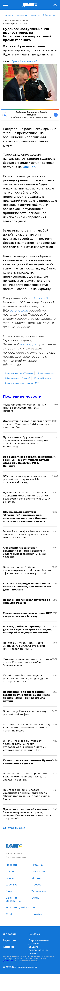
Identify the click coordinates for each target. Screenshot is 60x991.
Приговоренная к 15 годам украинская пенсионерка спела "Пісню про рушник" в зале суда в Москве (26, 794)
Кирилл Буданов (42, 378)
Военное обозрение (20, 20)
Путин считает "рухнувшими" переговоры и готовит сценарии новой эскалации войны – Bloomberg (25, 442)
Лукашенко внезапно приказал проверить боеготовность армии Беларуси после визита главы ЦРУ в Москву (26, 497)
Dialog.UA (41, 298)
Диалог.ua (8, 961)
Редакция (9, 940)
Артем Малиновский (24, 61)
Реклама (34, 933)
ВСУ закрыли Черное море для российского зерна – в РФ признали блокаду (24, 479)
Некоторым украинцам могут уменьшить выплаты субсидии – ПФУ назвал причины (25, 645)
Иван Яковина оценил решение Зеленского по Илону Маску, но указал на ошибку (25, 776)
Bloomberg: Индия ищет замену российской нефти (25, 713)
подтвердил (29, 344)
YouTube (28, 167)
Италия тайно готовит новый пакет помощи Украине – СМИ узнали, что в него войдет (27, 424)
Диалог (6, 20)
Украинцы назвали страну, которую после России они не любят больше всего (27, 662)
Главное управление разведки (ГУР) (22, 383)
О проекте (10, 933)
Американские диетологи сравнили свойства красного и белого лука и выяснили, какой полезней (24, 552)
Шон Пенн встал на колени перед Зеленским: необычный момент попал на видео (26, 727)
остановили (19, 310)
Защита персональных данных (38, 950)
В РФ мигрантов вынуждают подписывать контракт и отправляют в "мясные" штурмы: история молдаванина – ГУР (25, 745)
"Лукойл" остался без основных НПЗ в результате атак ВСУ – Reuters (24, 407)
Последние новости (22, 396)
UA (55, 5)
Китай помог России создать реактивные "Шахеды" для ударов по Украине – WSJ (26, 678)
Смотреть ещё (14, 828)
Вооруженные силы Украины (19, 373)
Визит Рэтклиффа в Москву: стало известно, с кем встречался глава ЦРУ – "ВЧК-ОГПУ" (26, 534)
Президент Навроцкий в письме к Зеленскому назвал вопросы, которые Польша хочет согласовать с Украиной (27, 814)
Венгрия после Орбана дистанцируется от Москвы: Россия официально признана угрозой (27, 570)
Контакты (9, 946)
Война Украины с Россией (17, 378)
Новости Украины (46, 373)
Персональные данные (39, 942)
